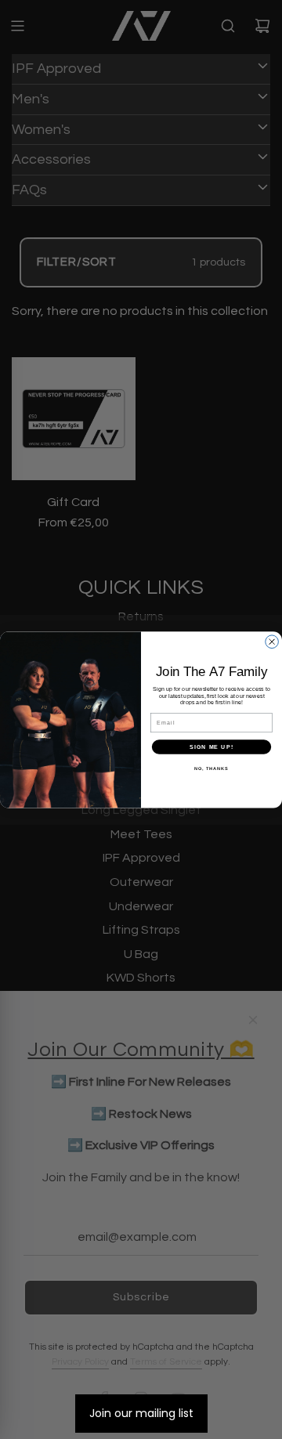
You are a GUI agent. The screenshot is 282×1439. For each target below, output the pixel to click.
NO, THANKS (211, 768)
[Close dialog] (272, 642)
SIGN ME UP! (211, 746)
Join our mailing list (141, 1413)
